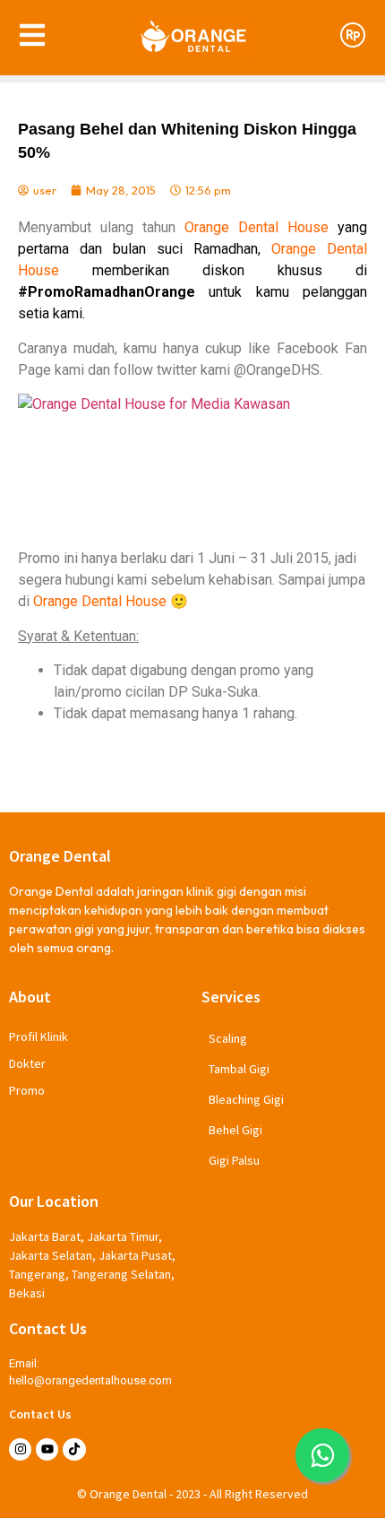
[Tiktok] (74, 1449)
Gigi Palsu (234, 1160)
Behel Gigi (235, 1130)
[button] (322, 1455)
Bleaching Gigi (246, 1099)
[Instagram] (20, 1449)
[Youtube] (47, 1449)
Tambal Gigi (239, 1069)
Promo (27, 1090)
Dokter (27, 1063)
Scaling (228, 1038)
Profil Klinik (38, 1036)
